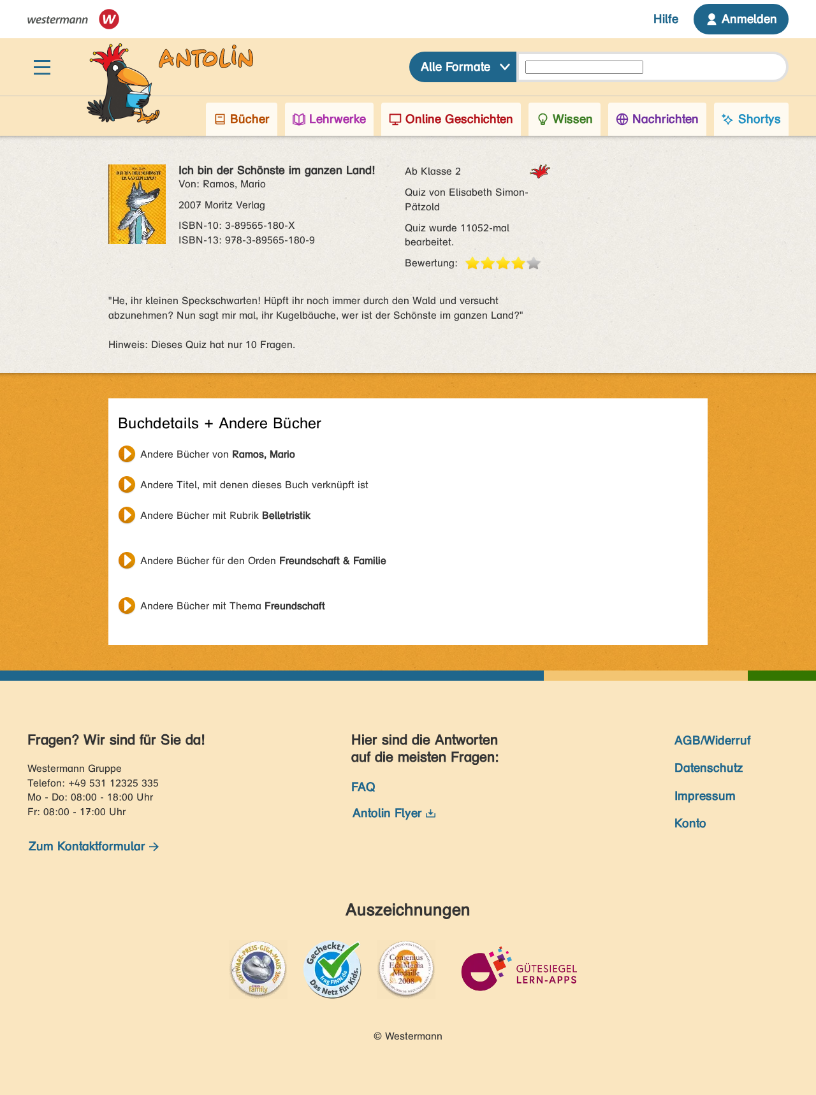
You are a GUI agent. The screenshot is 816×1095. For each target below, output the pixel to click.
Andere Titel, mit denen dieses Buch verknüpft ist (254, 485)
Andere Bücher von (217, 454)
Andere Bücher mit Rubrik (225, 515)
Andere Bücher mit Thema (232, 606)
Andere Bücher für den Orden (263, 561)
